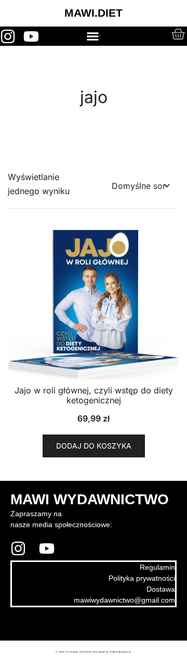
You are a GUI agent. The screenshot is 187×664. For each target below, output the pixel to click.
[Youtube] (31, 36)
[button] (92, 36)
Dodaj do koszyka (93, 445)
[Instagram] (8, 36)
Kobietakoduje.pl (120, 652)
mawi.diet (37, 624)
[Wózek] (178, 34)
